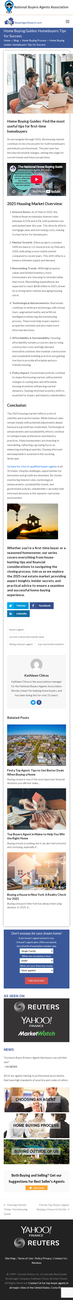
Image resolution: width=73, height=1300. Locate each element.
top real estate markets (51, 644)
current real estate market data (26, 636)
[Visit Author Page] (36, 664)
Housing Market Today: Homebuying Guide (16, 1209)
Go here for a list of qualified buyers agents (32, 466)
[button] (67, 21)
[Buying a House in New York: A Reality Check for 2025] (36, 870)
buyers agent (16, 629)
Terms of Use (25, 1258)
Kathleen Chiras (36, 675)
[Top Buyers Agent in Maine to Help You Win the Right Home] (36, 808)
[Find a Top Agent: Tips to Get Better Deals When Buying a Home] (36, 744)
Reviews (36, 1262)
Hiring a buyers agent (21, 644)
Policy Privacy (43, 1258)
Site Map (10, 1258)
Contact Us (60, 1258)
